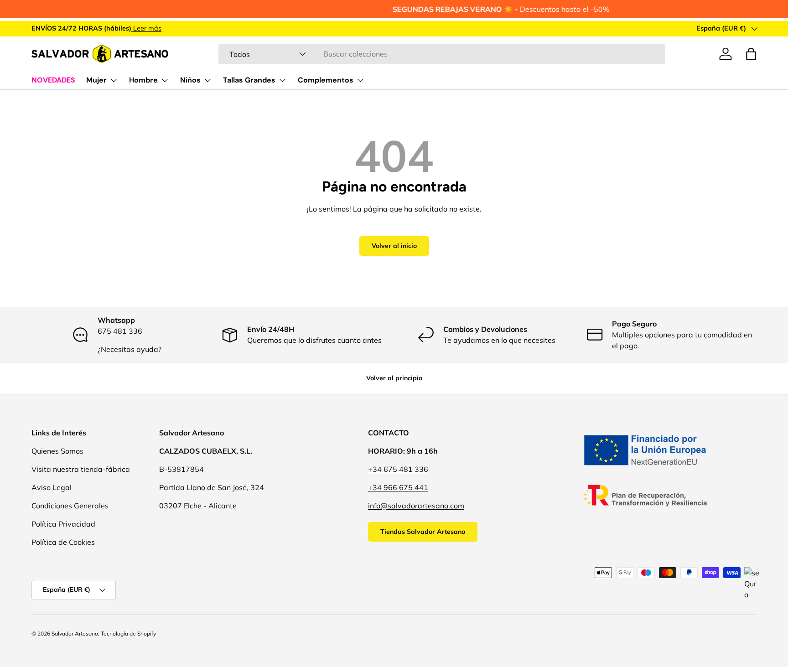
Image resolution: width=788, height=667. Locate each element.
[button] (751, 54)
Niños (190, 80)
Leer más (146, 28)
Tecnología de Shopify (128, 633)
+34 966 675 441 (398, 487)
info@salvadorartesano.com (416, 505)
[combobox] (441, 54)
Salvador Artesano (75, 633)
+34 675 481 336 (398, 469)
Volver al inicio (394, 246)
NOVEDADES (53, 80)
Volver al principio (394, 378)
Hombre (143, 80)
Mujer (96, 80)
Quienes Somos (57, 450)
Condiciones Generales (70, 505)
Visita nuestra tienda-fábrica (80, 469)
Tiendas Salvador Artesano (422, 531)
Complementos (325, 80)
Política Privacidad (63, 523)
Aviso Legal (51, 487)
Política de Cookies (63, 542)
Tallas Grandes (249, 80)
